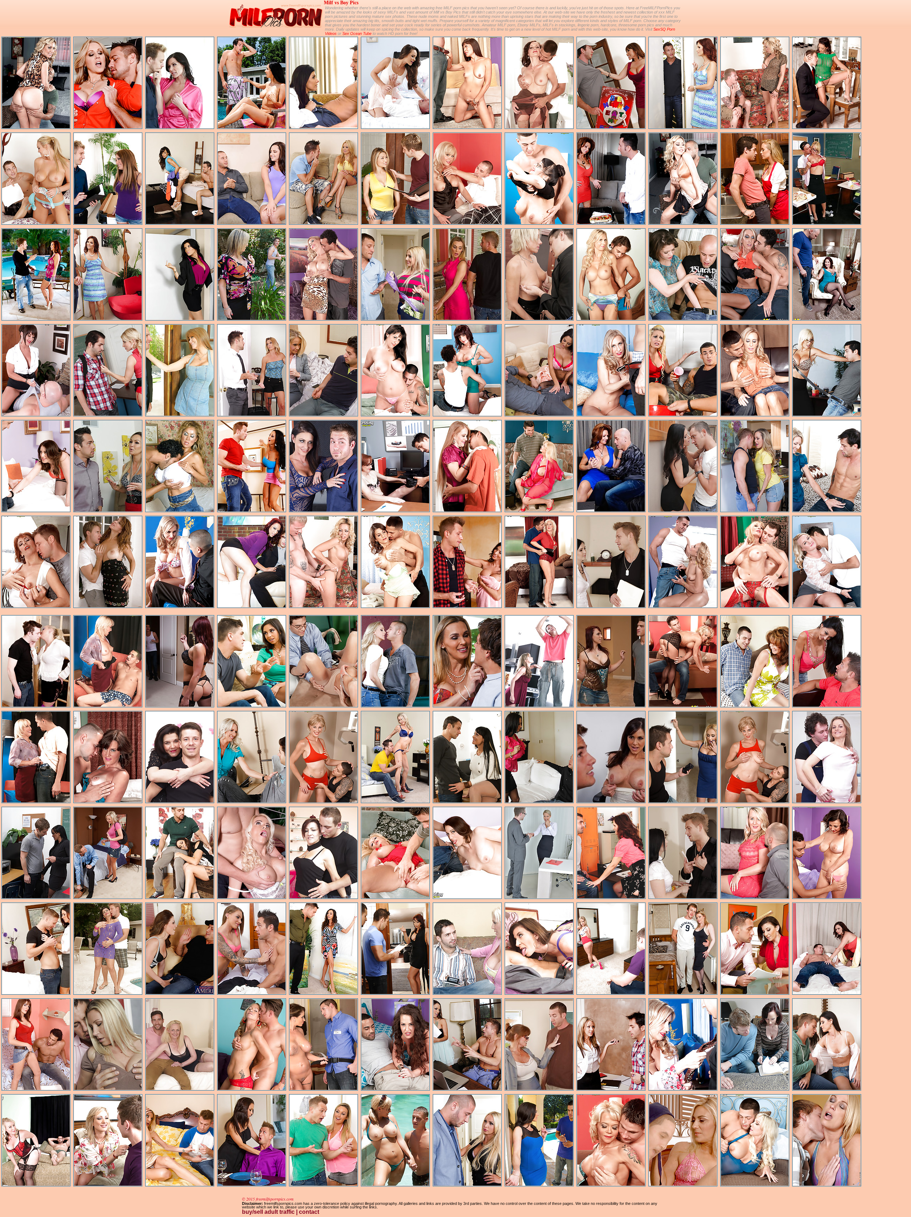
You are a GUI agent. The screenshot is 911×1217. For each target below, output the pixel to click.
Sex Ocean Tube (357, 33)
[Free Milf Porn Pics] (276, 30)
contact (309, 1212)
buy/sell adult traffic (268, 1212)
